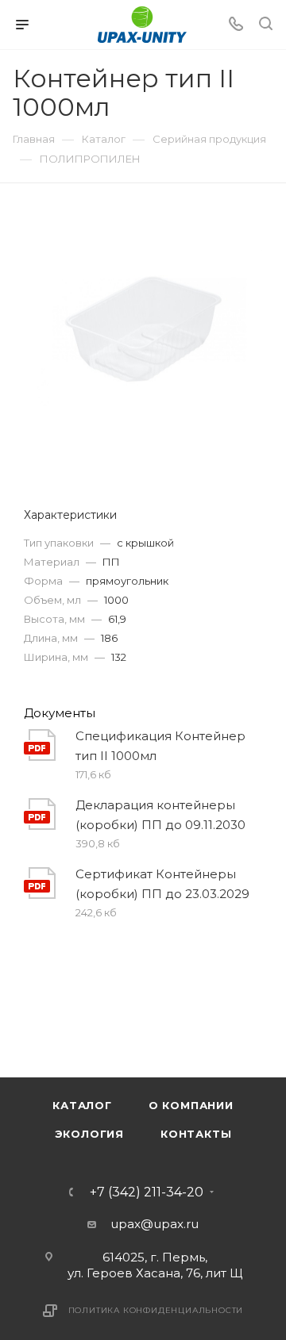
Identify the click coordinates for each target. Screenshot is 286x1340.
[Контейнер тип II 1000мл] (143, 328)
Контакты (195, 1133)
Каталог (82, 1105)
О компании (191, 1105)
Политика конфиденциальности (156, 1310)
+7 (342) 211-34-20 (146, 1192)
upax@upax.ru (154, 1223)
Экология (89, 1133)
